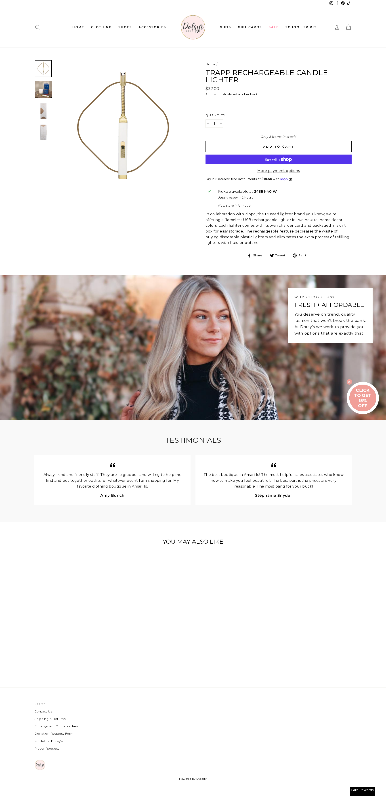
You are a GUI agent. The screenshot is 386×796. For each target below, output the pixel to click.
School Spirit (301, 27)
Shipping (213, 94)
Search (40, 704)
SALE (274, 27)
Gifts (225, 27)
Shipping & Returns (49, 719)
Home (78, 27)
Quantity (216, 115)
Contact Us (43, 711)
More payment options (278, 171)
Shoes (125, 27)
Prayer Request (46, 748)
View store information (235, 205)
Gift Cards (250, 27)
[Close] (349, 382)
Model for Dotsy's (48, 741)
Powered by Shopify (193, 778)
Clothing (101, 27)
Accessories (152, 27)
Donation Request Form (53, 733)
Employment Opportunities (56, 726)
